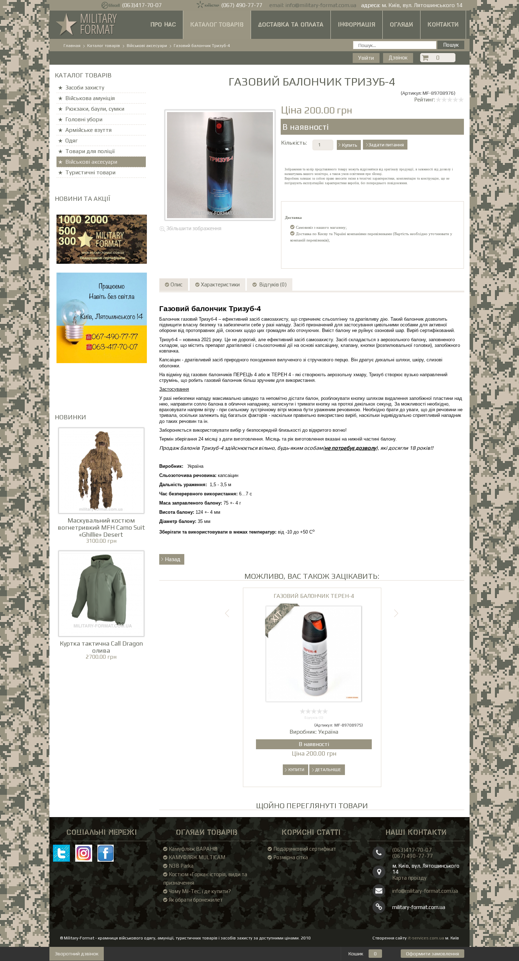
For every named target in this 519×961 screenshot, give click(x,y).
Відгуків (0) (272, 284)
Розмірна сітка (290, 857)
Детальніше (328, 769)
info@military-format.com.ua (320, 5)
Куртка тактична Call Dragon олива (101, 647)
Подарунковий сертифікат (304, 849)
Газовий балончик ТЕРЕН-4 (314, 596)
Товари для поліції (90, 151)
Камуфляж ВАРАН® (193, 849)
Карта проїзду (409, 878)
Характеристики (220, 284)
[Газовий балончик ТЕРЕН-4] (314, 653)
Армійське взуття (88, 130)
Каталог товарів (217, 25)
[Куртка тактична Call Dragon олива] (101, 592)
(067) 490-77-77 (241, 5)
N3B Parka (181, 866)
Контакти (443, 25)
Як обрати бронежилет (196, 900)
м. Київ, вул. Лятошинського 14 (422, 5)
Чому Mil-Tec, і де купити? (200, 891)
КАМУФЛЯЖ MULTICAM (197, 857)
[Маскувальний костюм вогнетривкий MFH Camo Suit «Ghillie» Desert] (101, 469)
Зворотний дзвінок (77, 953)
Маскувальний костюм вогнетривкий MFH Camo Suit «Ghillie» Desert (101, 527)
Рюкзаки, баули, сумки (94, 108)
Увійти (366, 58)
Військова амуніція (90, 98)
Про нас (163, 25)
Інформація (356, 25)
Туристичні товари (90, 172)
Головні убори (83, 119)
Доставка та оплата (290, 25)
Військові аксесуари (91, 161)
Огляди (401, 25)
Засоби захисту (84, 87)
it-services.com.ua (426, 938)
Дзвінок (398, 57)
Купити (296, 769)
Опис (177, 284)
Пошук (451, 45)
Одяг (71, 140)
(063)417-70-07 (142, 5)
